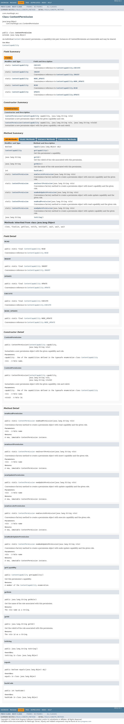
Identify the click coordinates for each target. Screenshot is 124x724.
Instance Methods (46, 139)
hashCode (38, 170)
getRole (37, 164)
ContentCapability (20, 65)
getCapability (40, 150)
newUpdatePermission (43, 208)
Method (32, 10)
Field (18, 10)
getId (36, 157)
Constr (25, 10)
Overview (4, 3)
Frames (29, 7)
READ (36, 85)
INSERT (37, 72)
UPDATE (37, 92)
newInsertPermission (43, 183)
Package (13, 3)
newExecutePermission (43, 174)
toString (38, 217)
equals (37, 147)
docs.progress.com (84, 721)
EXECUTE (37, 65)
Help (49, 3)
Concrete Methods (67, 139)
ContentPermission (13, 116)
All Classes (52, 7)
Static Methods (27, 139)
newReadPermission (42, 201)
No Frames (38, 7)
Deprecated (35, 3)
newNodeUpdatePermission (45, 192)
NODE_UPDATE (39, 79)
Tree (27, 3)
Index (44, 3)
